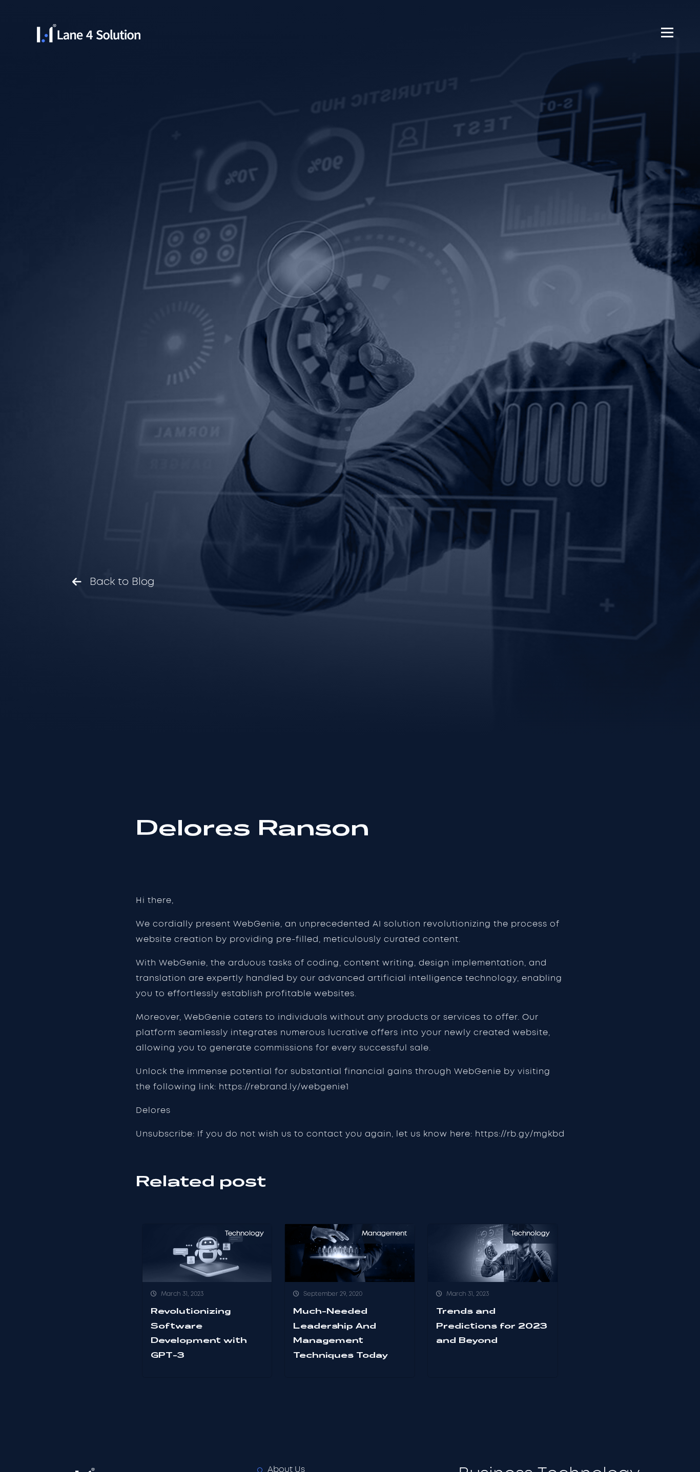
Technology (244, 1233)
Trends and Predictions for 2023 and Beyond (491, 1326)
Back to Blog (122, 582)
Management (384, 1233)
